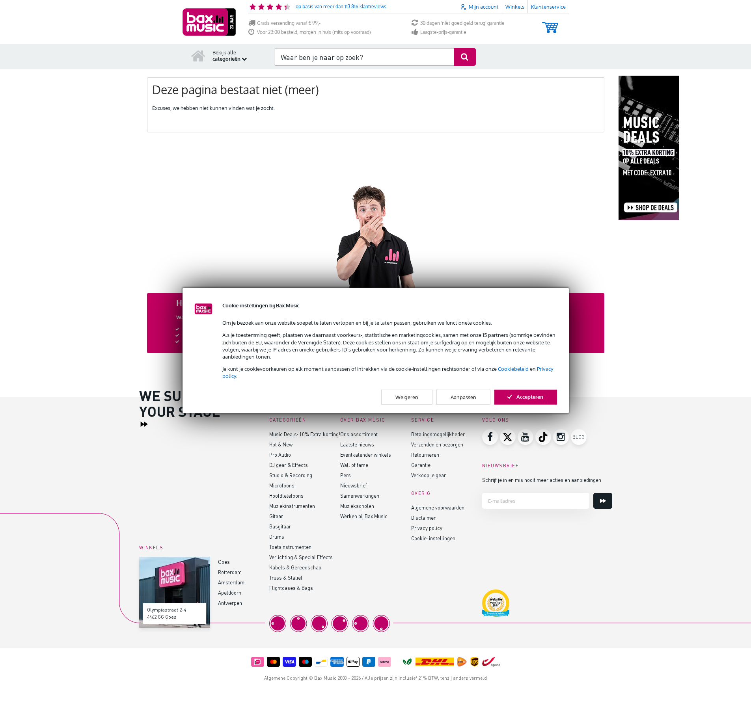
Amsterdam (231, 582)
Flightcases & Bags (291, 587)
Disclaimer (423, 517)
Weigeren (406, 397)
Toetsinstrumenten (290, 546)
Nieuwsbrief (353, 485)
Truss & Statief (285, 577)
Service (422, 420)
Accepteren (529, 396)
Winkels (514, 7)
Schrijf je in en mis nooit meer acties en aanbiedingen (541, 479)
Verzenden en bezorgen (437, 444)
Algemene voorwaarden (437, 507)
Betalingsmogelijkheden (438, 434)
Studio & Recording (290, 475)
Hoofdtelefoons (286, 495)
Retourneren (425, 454)
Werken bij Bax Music (364, 516)
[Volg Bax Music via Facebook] (490, 437)
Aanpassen (463, 397)
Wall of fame (354, 464)
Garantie (420, 464)
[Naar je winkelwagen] (550, 24)
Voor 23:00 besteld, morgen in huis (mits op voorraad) (314, 32)
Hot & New (281, 444)
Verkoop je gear (428, 475)
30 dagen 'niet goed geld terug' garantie (462, 23)
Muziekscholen (357, 505)
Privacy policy (426, 527)
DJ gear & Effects (288, 464)
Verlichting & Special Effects (301, 557)
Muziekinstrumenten (292, 505)
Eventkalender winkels (365, 454)
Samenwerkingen (359, 495)
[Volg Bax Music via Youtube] (525, 437)
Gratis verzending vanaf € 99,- (289, 23)
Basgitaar (280, 526)
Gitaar (276, 516)
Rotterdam (230, 572)
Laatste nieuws (357, 444)
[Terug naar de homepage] (198, 55)
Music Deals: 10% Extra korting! (304, 434)
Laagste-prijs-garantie (443, 32)
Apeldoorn (229, 592)
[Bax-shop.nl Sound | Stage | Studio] (209, 22)
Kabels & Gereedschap (295, 567)
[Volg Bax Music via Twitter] (508, 437)
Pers (345, 475)
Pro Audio (280, 454)
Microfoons (281, 485)
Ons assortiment (359, 434)
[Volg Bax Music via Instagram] (561, 437)
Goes (224, 561)
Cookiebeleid (513, 369)
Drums (276, 536)
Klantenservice (548, 7)
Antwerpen (230, 602)
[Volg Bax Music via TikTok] (543, 437)
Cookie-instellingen (433, 538)
